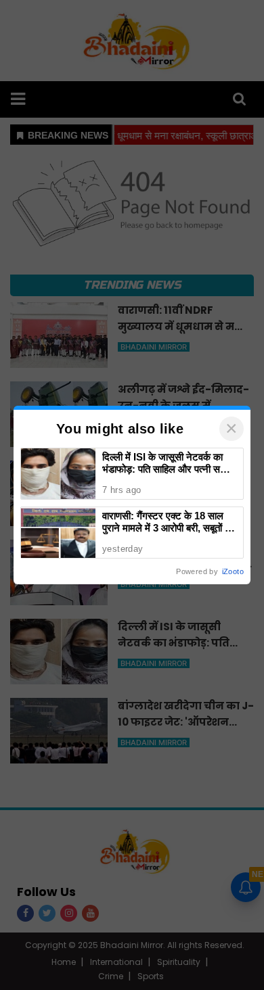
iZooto (233, 571)
